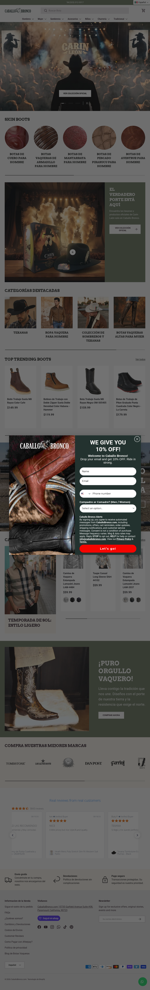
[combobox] (85, 494)
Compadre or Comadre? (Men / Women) (105, 502)
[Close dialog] (137, 439)
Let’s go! (108, 548)
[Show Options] (133, 508)
